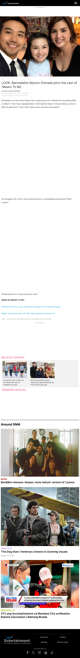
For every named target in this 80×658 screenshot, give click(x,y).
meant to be (11, 319)
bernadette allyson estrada (41, 319)
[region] (40, 11)
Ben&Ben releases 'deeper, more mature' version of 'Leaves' (38, 482)
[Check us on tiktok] (52, 652)
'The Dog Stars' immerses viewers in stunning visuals (34, 551)
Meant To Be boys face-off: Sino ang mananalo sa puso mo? (28, 313)
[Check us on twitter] (33, 652)
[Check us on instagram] (39, 652)
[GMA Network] (5, 4)
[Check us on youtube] (45, 652)
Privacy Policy (62, 642)
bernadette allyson (23, 319)
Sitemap (44, 642)
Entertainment (13, 3)
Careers (63, 637)
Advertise (44, 637)
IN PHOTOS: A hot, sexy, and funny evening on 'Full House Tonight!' (31, 307)
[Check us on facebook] (27, 652)
